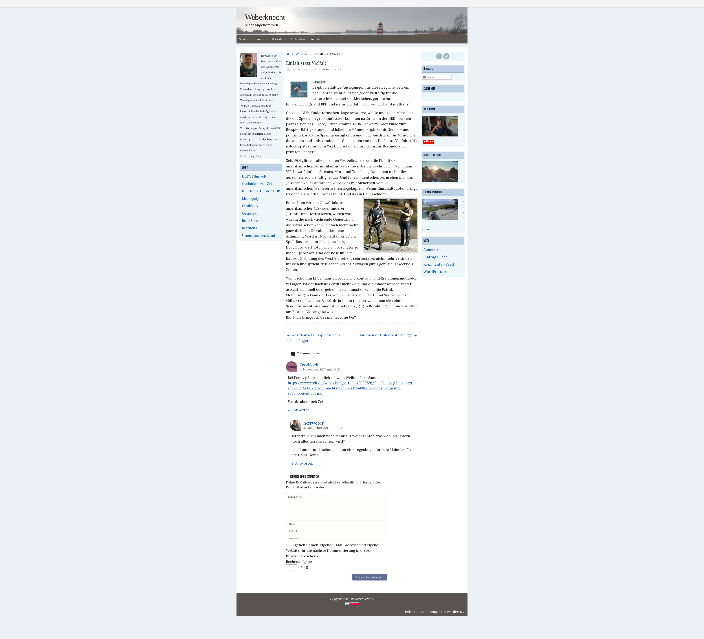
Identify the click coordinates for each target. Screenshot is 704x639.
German (430, 77)
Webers (301, 54)
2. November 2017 (328, 69)
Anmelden (432, 249)
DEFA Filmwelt (254, 176)
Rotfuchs (249, 228)
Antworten (301, 410)
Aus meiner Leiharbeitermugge (387, 335)
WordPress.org (435, 271)
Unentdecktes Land (258, 235)
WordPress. (455, 612)
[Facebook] (439, 56)
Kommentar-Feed (438, 264)
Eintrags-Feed (435, 257)
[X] (446, 56)
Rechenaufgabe (299, 561)
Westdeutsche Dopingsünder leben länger (313, 338)
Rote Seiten (251, 220)
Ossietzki (250, 213)
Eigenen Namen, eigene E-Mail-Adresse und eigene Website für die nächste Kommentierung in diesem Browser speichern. (332, 550)
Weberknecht (265, 17)
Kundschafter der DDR (261, 191)
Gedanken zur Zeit (258, 183)
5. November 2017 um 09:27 (320, 369)
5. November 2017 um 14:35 (323, 428)
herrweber (299, 69)
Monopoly (250, 198)
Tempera (436, 612)
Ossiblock (309, 364)
